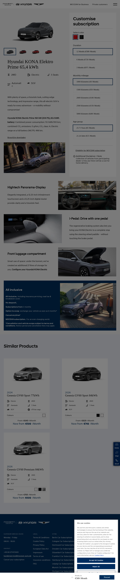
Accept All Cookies (96, 560)
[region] (96, 550)
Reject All (96, 566)
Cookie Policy (99, 555)
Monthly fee (78, 576)
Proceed (107, 577)
